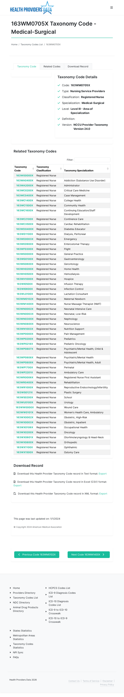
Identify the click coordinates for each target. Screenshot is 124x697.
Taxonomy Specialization (78, 170)
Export (103, 473)
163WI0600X (25, 288)
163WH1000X (24, 278)
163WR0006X (24, 377)
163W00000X (24, 175)
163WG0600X (24, 263)
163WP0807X (24, 348)
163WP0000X (24, 333)
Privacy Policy (107, 684)
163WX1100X (25, 447)
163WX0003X (24, 422)
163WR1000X (24, 387)
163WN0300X (24, 318)
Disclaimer (108, 681)
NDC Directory (21, 602)
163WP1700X (25, 367)
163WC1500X (24, 205)
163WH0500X (24, 273)
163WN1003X (24, 328)
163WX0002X (24, 417)
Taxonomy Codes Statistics (23, 645)
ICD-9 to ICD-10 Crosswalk (58, 611)
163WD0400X (24, 229)
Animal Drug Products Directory (25, 609)
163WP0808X (24, 357)
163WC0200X (24, 190)
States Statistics (22, 630)
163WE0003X (24, 239)
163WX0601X (24, 437)
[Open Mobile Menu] (111, 7)
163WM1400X (24, 303)
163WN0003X (24, 313)
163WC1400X (24, 200)
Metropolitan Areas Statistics (24, 637)
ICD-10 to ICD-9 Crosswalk (58, 620)
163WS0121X (25, 392)
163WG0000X (24, 253)
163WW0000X (25, 407)
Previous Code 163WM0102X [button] (38, 554)
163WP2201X (25, 372)
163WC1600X (24, 210)
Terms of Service (91, 681)
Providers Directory (24, 592)
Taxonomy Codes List (32, 44)
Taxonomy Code (26, 66)
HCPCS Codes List (59, 587)
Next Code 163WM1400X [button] (86, 554)
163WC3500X (24, 224)
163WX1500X (24, 452)
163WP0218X (25, 343)
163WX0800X (24, 442)
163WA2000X (24, 185)
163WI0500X (25, 283)
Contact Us (74, 681)
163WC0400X (24, 195)
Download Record (78, 66)
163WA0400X (24, 180)
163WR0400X (24, 382)
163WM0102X (24, 298)
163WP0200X (24, 338)
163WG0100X (24, 258)
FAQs (16, 657)
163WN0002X (24, 308)
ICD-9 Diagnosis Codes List (62, 594)
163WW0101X (24, 412)
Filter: (70, 159)
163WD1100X (25, 234)
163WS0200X (24, 397)
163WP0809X (24, 362)
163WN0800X (24, 323)
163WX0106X (24, 427)
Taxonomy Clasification (43, 168)
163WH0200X (24, 268)
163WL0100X (25, 293)
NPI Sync (18, 652)
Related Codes (52, 66)
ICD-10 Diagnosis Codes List (59, 603)
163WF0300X (24, 248)
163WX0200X (24, 432)
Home (14, 44)
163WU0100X (24, 402)
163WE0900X (24, 243)
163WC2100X (24, 219)
